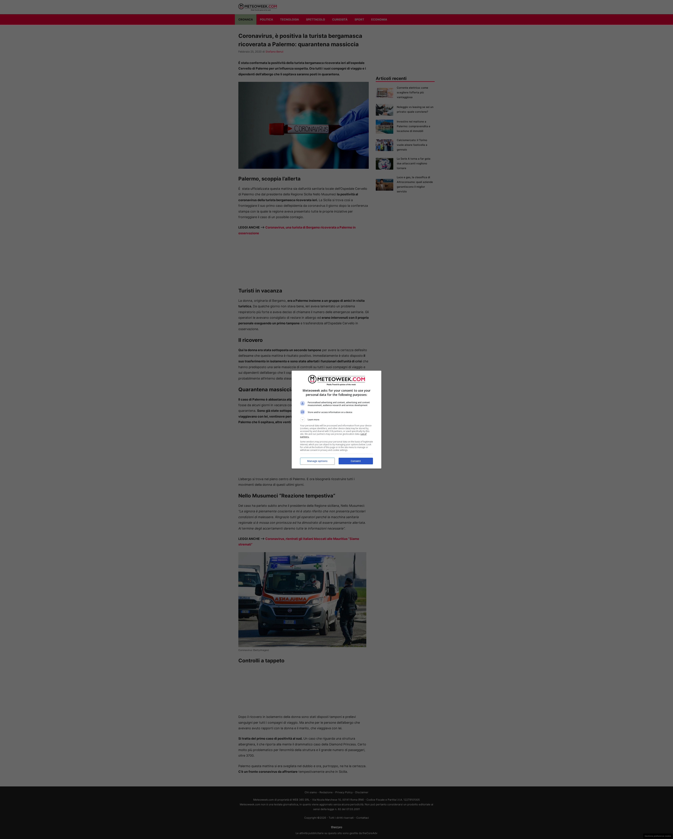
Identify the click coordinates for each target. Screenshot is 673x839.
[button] (336, 419)
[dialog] (336, 420)
